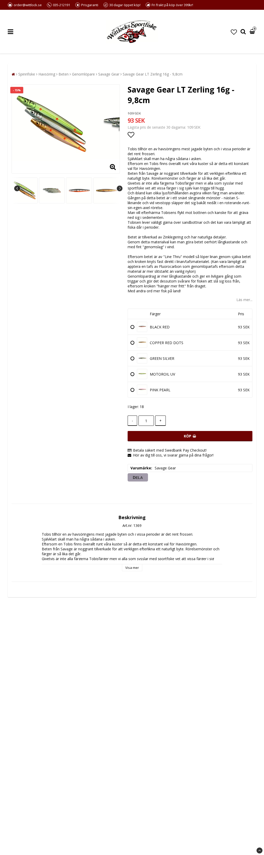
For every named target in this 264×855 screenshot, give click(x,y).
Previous (17, 188)
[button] (234, 32)
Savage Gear (108, 74)
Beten (64, 74)
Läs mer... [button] (244, 299)
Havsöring (46, 74)
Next (119, 188)
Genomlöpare (83, 74)
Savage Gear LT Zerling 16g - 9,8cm (153, 74)
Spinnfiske (26, 74)
